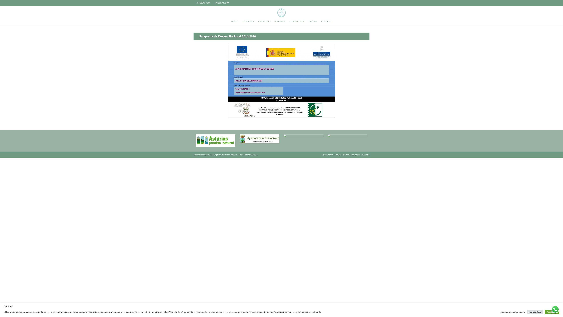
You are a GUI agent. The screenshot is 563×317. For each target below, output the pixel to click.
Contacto (365, 155)
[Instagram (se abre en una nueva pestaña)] (367, 3)
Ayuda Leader (327, 155)
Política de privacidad (351, 155)
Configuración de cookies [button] (513, 312)
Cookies (338, 155)
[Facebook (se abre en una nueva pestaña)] (364, 3)
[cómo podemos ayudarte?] (555, 309)
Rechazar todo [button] (535, 312)
